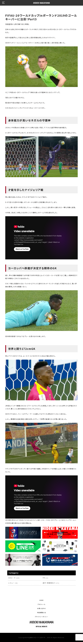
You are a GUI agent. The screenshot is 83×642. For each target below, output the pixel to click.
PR (45, 578)
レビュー (13, 583)
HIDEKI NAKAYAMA (41, 3)
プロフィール (41, 604)
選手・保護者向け (51, 583)
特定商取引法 (41, 612)
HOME (41, 600)
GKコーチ (13, 578)
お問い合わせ (41, 608)
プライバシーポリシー (41, 617)
